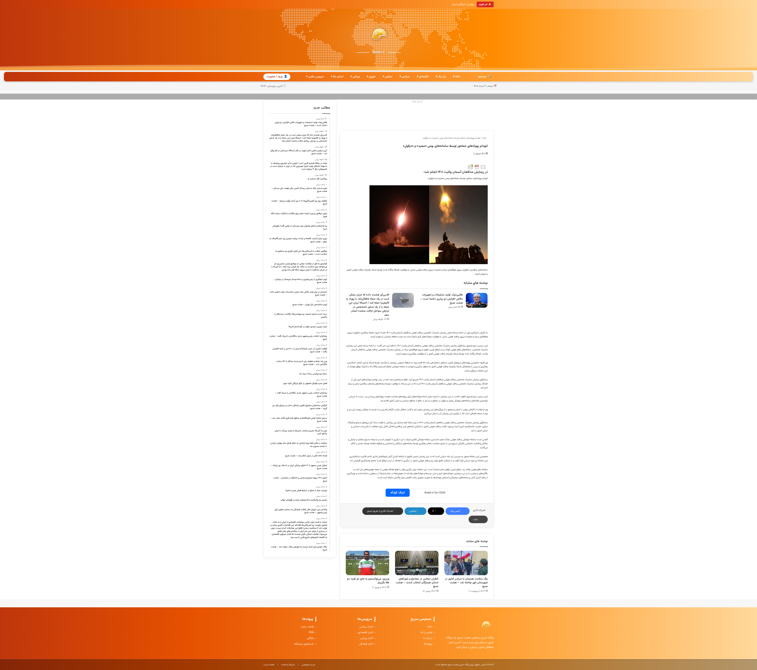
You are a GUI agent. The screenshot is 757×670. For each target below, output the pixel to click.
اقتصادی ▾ (423, 77)
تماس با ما (426, 633)
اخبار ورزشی (366, 638)
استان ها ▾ (337, 77)
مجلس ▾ (387, 77)
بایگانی (310, 638)
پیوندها (428, 644)
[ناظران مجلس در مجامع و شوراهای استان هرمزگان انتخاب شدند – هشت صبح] (416, 563)
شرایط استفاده (288, 664)
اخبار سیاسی (366, 627)
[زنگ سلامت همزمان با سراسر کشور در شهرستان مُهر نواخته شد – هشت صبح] (466, 563)
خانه (484, 138)
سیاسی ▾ (405, 77)
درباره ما (427, 638)
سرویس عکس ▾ (315, 77)
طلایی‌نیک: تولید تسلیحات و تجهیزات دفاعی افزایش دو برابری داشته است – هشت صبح (441, 299)
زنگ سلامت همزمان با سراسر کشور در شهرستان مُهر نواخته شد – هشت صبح (466, 583)
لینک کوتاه (398, 492)
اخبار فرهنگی (366, 644)
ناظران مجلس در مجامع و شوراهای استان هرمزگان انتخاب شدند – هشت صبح (417, 583)
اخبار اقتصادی (365, 633)
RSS (311, 633)
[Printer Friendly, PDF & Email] (477, 167)
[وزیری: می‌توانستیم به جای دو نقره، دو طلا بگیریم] (367, 563)
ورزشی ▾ (355, 77)
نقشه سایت (307, 627)
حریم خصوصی (308, 664)
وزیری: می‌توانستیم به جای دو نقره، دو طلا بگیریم (368, 581)
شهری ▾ (371, 77)
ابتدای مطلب (416, 101)
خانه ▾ (456, 77)
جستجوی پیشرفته (304, 644)
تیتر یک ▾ (441, 77)
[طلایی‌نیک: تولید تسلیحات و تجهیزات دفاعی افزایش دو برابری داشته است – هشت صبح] (477, 300)
